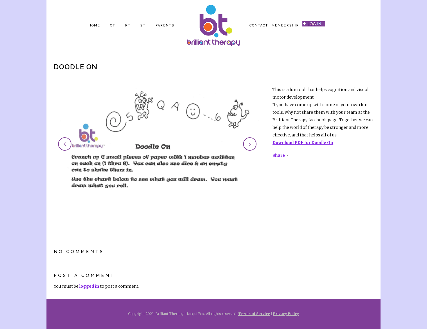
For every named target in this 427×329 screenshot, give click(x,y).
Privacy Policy (286, 314)
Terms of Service (254, 314)
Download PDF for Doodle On (302, 142)
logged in (89, 286)
